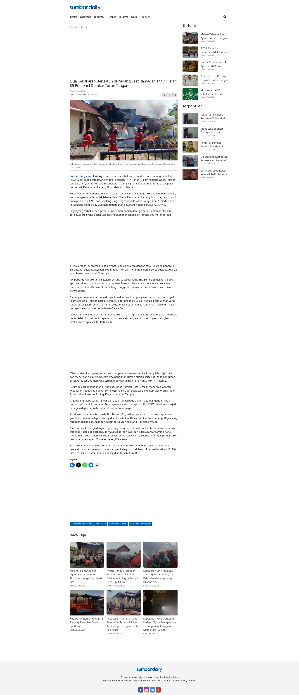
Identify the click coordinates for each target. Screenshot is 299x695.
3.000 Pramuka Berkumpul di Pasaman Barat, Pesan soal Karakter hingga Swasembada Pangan (214, 50)
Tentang (107, 680)
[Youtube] (158, 690)
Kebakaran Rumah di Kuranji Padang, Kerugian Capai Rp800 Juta (86, 622)
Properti (145, 17)
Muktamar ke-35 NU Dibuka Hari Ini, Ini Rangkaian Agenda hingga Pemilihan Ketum (212, 92)
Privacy (183, 680)
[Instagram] (146, 690)
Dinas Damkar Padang (82, 523)
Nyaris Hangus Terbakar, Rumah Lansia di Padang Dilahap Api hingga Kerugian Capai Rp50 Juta (123, 576)
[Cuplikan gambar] (87, 555)
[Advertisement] (124, 52)
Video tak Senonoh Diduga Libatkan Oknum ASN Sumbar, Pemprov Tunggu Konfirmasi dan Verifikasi (213, 130)
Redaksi (81, 91)
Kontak (127, 680)
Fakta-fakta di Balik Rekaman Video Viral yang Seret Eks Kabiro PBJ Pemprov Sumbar (213, 116)
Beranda (74, 27)
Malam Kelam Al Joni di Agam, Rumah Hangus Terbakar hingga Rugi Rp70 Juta (86, 576)
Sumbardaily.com (81, 176)
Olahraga (85, 17)
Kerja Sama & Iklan (168, 680)
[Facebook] (140, 690)
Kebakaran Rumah (117, 523)
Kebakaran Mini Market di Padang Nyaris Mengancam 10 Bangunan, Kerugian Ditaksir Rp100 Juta (159, 624)
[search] (224, 17)
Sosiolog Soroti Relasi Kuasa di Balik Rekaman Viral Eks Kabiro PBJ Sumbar (214, 172)
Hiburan (99, 17)
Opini (134, 17)
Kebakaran (101, 523)
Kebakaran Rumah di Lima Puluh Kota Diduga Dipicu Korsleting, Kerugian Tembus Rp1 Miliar (124, 624)
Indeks (192, 680)
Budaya (123, 17)
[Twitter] (152, 690)
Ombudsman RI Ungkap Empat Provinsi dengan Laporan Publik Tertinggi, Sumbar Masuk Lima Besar (215, 78)
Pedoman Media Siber (144, 680)
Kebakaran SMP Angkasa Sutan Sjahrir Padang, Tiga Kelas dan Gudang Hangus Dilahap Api (159, 576)
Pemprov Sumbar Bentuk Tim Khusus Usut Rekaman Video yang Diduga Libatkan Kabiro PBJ (213, 144)
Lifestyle (111, 17)
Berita (73, 17)
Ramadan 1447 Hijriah (140, 523)
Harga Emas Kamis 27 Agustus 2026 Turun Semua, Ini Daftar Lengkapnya (213, 64)
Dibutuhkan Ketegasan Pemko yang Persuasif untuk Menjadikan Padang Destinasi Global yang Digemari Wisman (214, 158)
